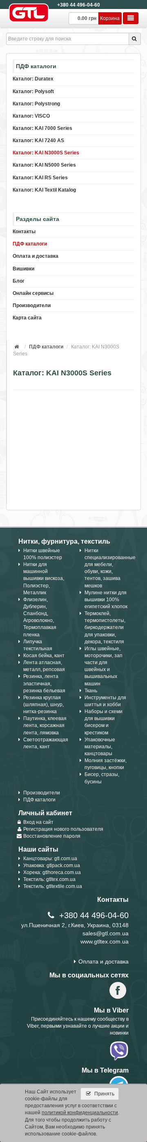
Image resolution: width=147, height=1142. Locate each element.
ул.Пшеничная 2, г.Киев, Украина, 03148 (75, 925)
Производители (32, 305)
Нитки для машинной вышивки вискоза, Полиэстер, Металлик (43, 579)
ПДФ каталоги (30, 244)
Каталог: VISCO (31, 116)
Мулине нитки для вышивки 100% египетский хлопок (106, 599)
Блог (18, 281)
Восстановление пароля (51, 836)
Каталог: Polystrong (36, 104)
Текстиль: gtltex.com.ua (49, 879)
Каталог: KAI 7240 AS (38, 140)
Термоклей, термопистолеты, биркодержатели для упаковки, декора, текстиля (105, 628)
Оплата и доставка (35, 256)
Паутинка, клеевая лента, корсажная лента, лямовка (45, 725)
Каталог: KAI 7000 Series (42, 128)
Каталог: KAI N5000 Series (44, 165)
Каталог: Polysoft (33, 91)
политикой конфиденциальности (80, 1112)
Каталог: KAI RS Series (40, 178)
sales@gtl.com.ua (105, 933)
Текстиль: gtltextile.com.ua (52, 886)
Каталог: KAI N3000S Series (46, 153)
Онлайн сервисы (33, 293)
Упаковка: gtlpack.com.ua (51, 865)
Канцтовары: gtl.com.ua (50, 858)
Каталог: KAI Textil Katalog (44, 190)
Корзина (110, 18)
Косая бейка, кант (44, 655)
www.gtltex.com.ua (104, 941)
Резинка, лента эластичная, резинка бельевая (44, 683)
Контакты (24, 231)
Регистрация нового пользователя (63, 829)
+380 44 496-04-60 (78, 5)
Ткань (91, 691)
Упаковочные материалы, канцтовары (100, 746)
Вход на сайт (38, 822)
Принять (103, 1094)
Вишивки (23, 269)
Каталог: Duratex (33, 79)
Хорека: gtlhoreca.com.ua (52, 872)
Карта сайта (27, 318)
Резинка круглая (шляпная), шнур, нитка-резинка (43, 704)
